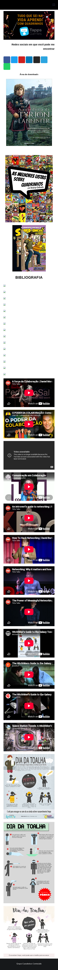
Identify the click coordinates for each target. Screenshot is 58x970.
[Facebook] (7, 59)
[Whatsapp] (7, 66)
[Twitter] (14, 59)
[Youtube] (21, 59)
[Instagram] (36, 59)
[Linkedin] (29, 59)
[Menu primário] (54, 5)
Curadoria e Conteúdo (32, 963)
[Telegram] (44, 59)
